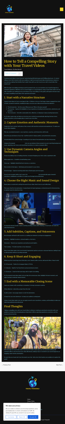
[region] (22, 412)
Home (28, 399)
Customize (11, 417)
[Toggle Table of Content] (19, 73)
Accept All (33, 417)
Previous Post (6, 365)
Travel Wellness (8, 69)
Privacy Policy (31, 401)
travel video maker (20, 143)
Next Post (59, 365)
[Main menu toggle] (61, 9)
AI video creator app (33, 174)
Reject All (22, 417)
